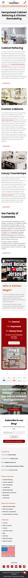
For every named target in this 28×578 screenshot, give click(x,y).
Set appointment (14, 409)
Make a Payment (7, 541)
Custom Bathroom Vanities (10, 514)
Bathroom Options (8, 509)
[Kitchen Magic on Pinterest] (4, 566)
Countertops (6, 487)
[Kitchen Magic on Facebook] (8, 566)
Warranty (5, 536)
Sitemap (22, 576)
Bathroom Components (9, 511)
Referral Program (7, 538)
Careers (5, 528)
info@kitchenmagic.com (10, 462)
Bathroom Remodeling (9, 506)
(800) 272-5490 (12, 454)
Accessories (6, 498)
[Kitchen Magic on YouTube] (16, 566)
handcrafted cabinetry (7, 120)
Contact (5, 523)
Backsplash (6, 495)
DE (11, 470)
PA (16, 470)
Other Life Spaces (8, 485)
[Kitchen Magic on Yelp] (20, 566)
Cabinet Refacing (7, 479)
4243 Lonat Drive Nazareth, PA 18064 (15, 466)
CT (9, 470)
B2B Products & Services (9, 492)
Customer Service (8, 530)
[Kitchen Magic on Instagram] (24, 566)
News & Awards (7, 525)
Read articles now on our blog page (14, 441)
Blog (4, 533)
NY (14, 470)
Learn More (14, 343)
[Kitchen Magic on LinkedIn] (12, 566)
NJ (13, 470)
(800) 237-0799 (14, 458)
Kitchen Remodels (8, 490)
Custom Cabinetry (8, 482)
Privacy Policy (7, 576)
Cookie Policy (15, 576)
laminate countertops (7, 195)
